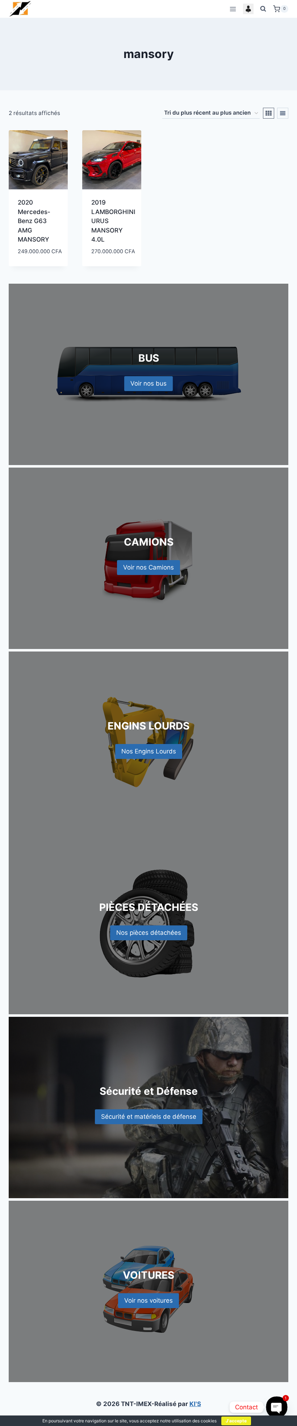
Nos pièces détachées (148, 932)
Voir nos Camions (148, 567)
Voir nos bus (148, 383)
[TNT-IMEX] (21, 9)
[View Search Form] (263, 9)
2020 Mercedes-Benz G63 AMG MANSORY (34, 221)
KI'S (195, 1403)
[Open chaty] (276, 1407)
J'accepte (236, 1420)
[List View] (282, 113)
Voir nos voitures (148, 1300)
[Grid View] (268, 113)
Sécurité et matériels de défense (148, 1116)
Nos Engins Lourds (148, 751)
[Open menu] (232, 9)
